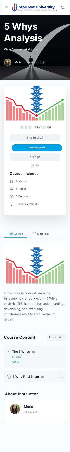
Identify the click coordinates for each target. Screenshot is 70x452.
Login (36, 156)
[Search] (62, 7)
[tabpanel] (35, 280)
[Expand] (8, 351)
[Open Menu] (6, 7)
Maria (28, 407)
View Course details (18, 49)
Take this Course (37, 147)
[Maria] (15, 408)
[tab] (15, 234)
